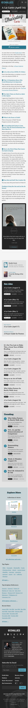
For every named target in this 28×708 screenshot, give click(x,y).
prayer (10, 574)
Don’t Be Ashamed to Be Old (16, 472)
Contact (17, 680)
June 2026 (17, 609)
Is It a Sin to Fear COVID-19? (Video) (14, 72)
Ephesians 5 (5, 595)
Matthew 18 (5, 590)
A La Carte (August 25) (12, 369)
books (23, 568)
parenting (18, 572)
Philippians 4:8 (13, 595)
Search (22, 687)
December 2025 (14, 613)
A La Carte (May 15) (11, 300)
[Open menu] (25, 2)
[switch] (16, 683)
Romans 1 (4, 593)
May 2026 (23, 609)
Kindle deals (18, 52)
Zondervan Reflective (17, 25)
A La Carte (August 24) (12, 400)
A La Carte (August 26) (12, 359)
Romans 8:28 (11, 593)
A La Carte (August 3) (12, 288)
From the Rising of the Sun (16, 275)
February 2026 (18, 611)
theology (5, 576)
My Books (4, 678)
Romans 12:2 (19, 593)
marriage (11, 572)
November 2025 (6, 616)
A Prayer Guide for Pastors (14, 334)
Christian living (7, 570)
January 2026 (5, 613)
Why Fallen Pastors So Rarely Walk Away (12, 389)
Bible (4, 568)
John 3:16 (11, 590)
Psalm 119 (16, 588)
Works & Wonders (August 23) (15, 460)
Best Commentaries (7, 683)
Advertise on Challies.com (14, 41)
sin (15, 574)
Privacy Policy (14, 704)
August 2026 (5, 609)
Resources (14, 526)
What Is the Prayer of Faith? (12, 117)
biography (9, 568)
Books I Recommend (7, 680)
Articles (14, 512)
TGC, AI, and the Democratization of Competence (15, 432)
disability (5, 572)
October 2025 (14, 616)
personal (5, 574)
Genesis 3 (10, 588)
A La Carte (14, 11)
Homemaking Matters (13, 446)
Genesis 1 (4, 588)
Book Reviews (14, 541)
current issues (21, 570)
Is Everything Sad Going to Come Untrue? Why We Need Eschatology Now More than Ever (13, 127)
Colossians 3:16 (6, 597)
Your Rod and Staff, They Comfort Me (15, 180)
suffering (19, 574)
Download (14, 247)
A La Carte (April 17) (11, 327)
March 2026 (11, 611)
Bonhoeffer (17, 568)
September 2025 (6, 618)
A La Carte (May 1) (11, 311)
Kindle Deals (16, 264)
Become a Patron (19, 675)
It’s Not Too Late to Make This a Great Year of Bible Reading (13, 347)
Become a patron (14, 47)
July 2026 (11, 609)
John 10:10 (17, 590)
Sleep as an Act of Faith (13, 378)
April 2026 (4, 611)
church (14, 570)
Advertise (17, 678)
